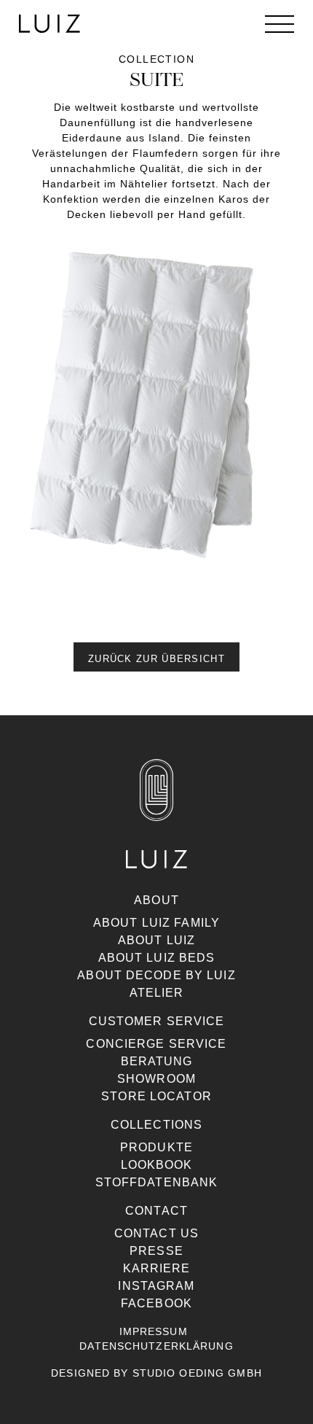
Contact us (156, 1233)
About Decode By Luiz (156, 975)
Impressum (153, 1331)
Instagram (156, 1286)
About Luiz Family (156, 923)
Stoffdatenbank (156, 1182)
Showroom (156, 1079)
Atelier (157, 993)
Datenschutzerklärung (156, 1346)
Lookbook (157, 1165)
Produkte (156, 1147)
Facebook (156, 1303)
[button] (156, 642)
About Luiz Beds (156, 958)
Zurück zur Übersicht (156, 658)
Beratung (157, 1061)
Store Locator (156, 1096)
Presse (156, 1251)
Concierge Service (156, 1044)
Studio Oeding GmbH (197, 1373)
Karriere (157, 1268)
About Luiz (156, 940)
